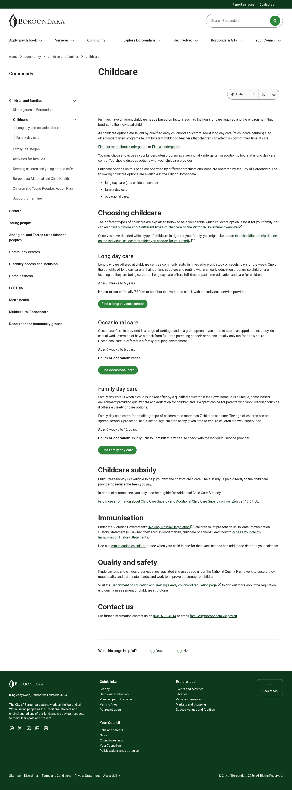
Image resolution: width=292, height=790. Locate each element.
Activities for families (29, 159)
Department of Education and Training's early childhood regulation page (166, 585)
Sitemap (15, 775)
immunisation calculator (128, 546)
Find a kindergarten (166, 147)
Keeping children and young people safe (43, 169)
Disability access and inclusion (33, 264)
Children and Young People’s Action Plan (43, 188)
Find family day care (117, 450)
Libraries (181, 694)
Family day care (28, 138)
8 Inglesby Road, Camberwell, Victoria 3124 (38, 695)
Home (13, 57)
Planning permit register (116, 699)
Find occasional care (118, 370)
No (185, 651)
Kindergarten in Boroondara (33, 110)
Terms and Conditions (56, 775)
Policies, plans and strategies (119, 750)
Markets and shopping (191, 704)
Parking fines (108, 704)
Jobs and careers (111, 730)
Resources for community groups (36, 324)
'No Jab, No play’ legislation (171, 527)
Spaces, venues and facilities (195, 709)
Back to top (270, 691)
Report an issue (243, 4)
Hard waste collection (114, 694)
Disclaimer (31, 775)
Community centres (24, 252)
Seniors (15, 211)
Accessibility (111, 775)
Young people (20, 223)
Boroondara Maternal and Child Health (41, 179)
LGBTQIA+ (17, 288)
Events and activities (190, 689)
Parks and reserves (189, 699)
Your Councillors (111, 745)
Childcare (20, 120)
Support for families (28, 198)
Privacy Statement (87, 775)
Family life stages (26, 149)
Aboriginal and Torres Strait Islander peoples (37, 237)
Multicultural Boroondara (28, 312)
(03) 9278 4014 (164, 616)
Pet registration (110, 709)
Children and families (63, 57)
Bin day (105, 689)
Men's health (19, 300)
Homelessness (21, 276)
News (103, 735)
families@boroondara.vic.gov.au (213, 616)
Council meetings (111, 740)
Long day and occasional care (38, 128)
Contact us (267, 4)
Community (32, 57)
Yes (159, 651)
